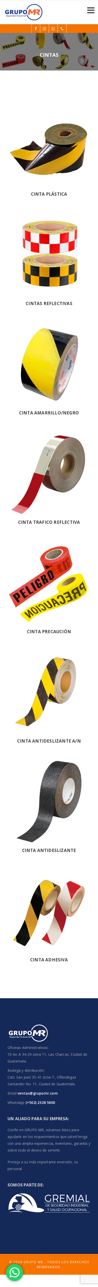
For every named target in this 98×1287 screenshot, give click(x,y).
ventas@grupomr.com (38, 1093)
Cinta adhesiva (49, 960)
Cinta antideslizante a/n (49, 741)
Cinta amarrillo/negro (49, 413)
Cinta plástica (49, 194)
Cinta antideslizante (49, 850)
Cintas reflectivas (49, 303)
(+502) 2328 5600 (40, 1102)
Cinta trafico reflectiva (49, 522)
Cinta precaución (49, 631)
